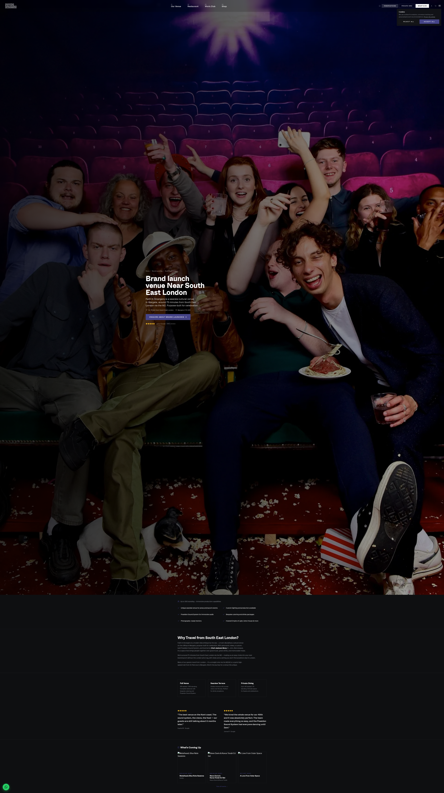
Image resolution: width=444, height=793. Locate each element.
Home (148, 271)
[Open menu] (439, 6)
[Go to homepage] (11, 5)
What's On (422, 6)
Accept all (429, 21)
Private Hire (407, 6)
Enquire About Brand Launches (166, 317)
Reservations (390, 6)
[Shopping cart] (435, 5)
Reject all (408, 21)
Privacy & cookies (429, 17)
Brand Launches (157, 271)
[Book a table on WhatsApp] (7, 787)
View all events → (222, 786)
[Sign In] (431, 6)
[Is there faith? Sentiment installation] (380, 6)
